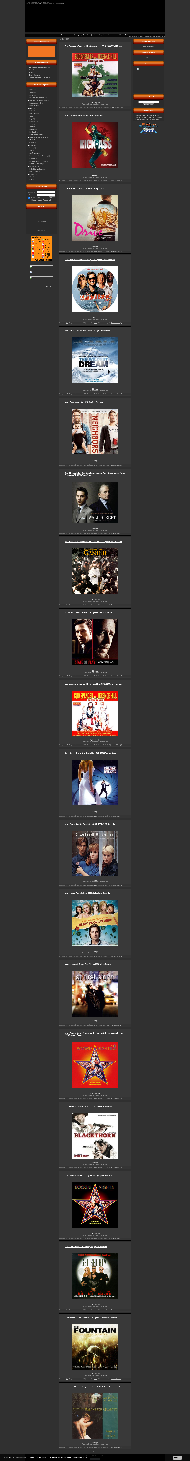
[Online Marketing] (148, 134)
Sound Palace (139, 119)
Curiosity (32, 174)
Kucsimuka (155, 115)
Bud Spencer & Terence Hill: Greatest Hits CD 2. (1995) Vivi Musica (93, 684)
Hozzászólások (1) (116, 1098)
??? (30, 124)
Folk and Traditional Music (38, 100)
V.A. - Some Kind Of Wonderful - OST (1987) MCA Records (90, 824)
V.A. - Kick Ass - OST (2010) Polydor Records (84, 115)
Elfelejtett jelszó (36, 200)
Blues (31, 90)
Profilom (95, 35)
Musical (32, 140)
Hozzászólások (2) (116, 180)
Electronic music (35, 166)
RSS (126, 35)
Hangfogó (147, 115)
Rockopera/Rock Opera (37, 161)
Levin (95, 107)
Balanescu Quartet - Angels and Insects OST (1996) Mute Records (93, 1387)
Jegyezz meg (35, 197)
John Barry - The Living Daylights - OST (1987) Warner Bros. (91, 753)
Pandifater (138, 117)
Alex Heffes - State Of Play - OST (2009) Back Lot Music (88, 613)
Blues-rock (33, 105)
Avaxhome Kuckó (156, 117)
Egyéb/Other (33, 171)
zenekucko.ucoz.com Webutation (41, 287)
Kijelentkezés (112, 35)
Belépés (121, 35)
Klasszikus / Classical (36, 98)
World (31, 116)
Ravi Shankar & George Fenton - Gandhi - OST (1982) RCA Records (93, 542)
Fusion (31, 129)
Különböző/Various (35, 169)
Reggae (32, 158)
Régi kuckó (146, 117)
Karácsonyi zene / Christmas (39, 137)
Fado (31, 179)
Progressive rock (35, 103)
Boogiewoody (139, 115)
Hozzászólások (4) (116, 251)
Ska (30, 177)
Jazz (31, 92)
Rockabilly (32, 132)
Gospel (31, 142)
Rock (31, 95)
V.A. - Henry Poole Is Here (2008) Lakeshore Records (87, 893)
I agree (177, 1457)
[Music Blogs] (148, 129)
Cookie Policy (81, 1457)
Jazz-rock (32, 127)
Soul (30, 150)
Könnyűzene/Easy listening (38, 156)
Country (32, 145)
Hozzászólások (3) (117, 107)
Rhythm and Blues (35, 134)
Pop (30, 119)
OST (31, 108)
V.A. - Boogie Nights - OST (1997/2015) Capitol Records (88, 1175)
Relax (31, 111)
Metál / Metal (33, 153)
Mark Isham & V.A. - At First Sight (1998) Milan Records (88, 964)
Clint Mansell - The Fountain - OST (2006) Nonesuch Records (91, 1318)
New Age (32, 121)
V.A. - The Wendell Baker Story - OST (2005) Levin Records (90, 260)
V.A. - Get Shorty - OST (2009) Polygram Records (86, 1247)
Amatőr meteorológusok (152, 119)
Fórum (70, 35)
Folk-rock (32, 113)
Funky (31, 148)
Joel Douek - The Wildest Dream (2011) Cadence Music (88, 331)
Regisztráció (103, 35)
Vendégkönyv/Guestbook (82, 35)
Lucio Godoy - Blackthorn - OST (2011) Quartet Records (88, 1106)
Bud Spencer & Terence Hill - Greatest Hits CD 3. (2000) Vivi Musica (93, 46)
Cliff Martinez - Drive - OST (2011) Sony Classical (86, 188)
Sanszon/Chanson (35, 164)
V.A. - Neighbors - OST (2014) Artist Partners (84, 402)
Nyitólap (64, 35)
